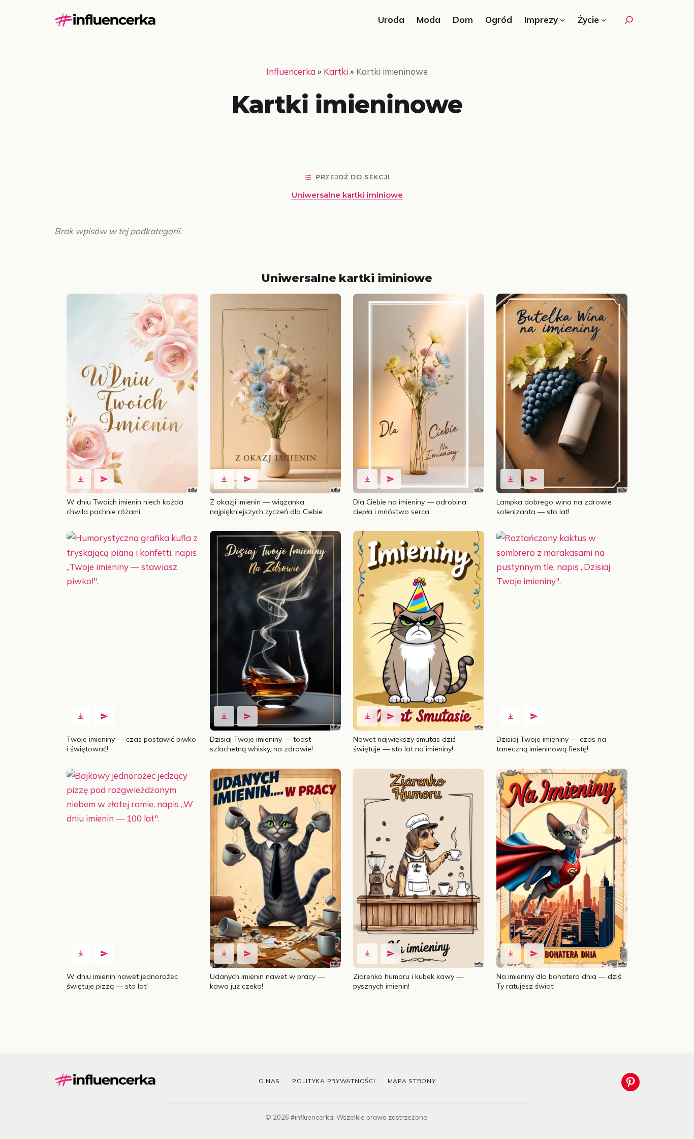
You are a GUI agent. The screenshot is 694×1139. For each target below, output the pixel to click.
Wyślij (104, 479)
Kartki (336, 71)
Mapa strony (412, 1081)
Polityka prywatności (333, 1081)
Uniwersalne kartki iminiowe (347, 195)
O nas (269, 1081)
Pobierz (81, 479)
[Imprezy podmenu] (562, 19)
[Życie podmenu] (603, 19)
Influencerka (291, 71)
